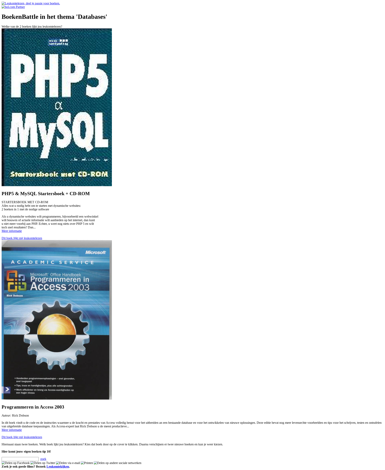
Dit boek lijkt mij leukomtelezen (22, 238)
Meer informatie (12, 231)
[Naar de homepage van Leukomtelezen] (31, 3)
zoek (43, 459)
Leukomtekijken (58, 466)
